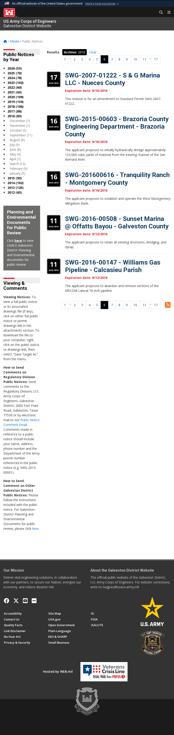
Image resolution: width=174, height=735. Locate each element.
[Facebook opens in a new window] (6, 601)
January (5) (17, 173)
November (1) (20, 125)
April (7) (15, 159)
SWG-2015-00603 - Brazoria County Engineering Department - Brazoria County (117, 126)
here (18, 240)
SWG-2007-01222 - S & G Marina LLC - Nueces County (112, 79)
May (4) (15, 154)
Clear (93, 52)
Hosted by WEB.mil (58, 671)
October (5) (18, 130)
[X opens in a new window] (16, 601)
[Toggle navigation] (167, 12)
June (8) (15, 149)
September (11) (21, 135)
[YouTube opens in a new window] (25, 601)
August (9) (17, 140)
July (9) (14, 144)
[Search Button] (159, 12)
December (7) (20, 121)
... (70, 57)
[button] (102, 3)
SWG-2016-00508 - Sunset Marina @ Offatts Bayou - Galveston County (117, 222)
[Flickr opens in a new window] (34, 601)
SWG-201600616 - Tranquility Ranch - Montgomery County (117, 178)
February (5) (18, 168)
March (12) (18, 164)
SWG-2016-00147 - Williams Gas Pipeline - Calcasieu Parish (112, 266)
